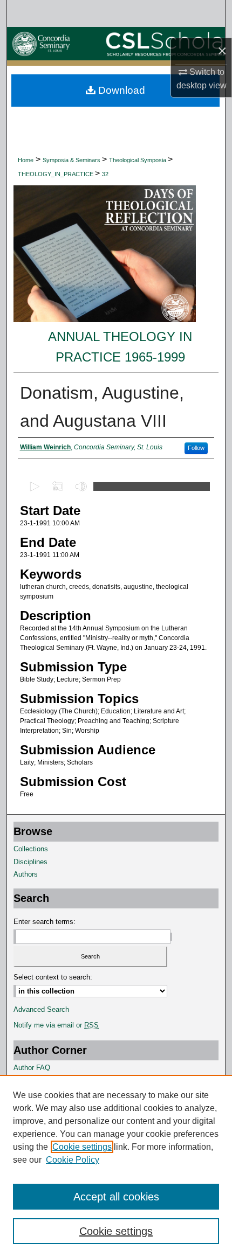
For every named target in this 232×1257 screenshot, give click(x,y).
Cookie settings (82, 1146)
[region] (116, 1166)
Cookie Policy (72, 1159)
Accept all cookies (116, 1197)
